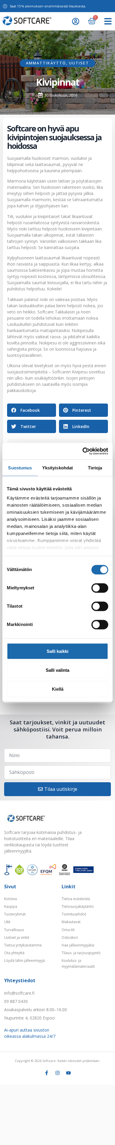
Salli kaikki (57, 650)
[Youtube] (68, 1073)
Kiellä (57, 688)
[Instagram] (57, 1073)
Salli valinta (57, 669)
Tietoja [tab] (95, 467)
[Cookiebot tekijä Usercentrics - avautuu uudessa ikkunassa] (82, 451)
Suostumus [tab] (20, 467)
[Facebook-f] (46, 1073)
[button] (108, 21)
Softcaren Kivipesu (70, 372)
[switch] (99, 588)
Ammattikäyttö (46, 63)
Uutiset (79, 63)
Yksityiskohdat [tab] (57, 467)
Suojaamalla (19, 158)
